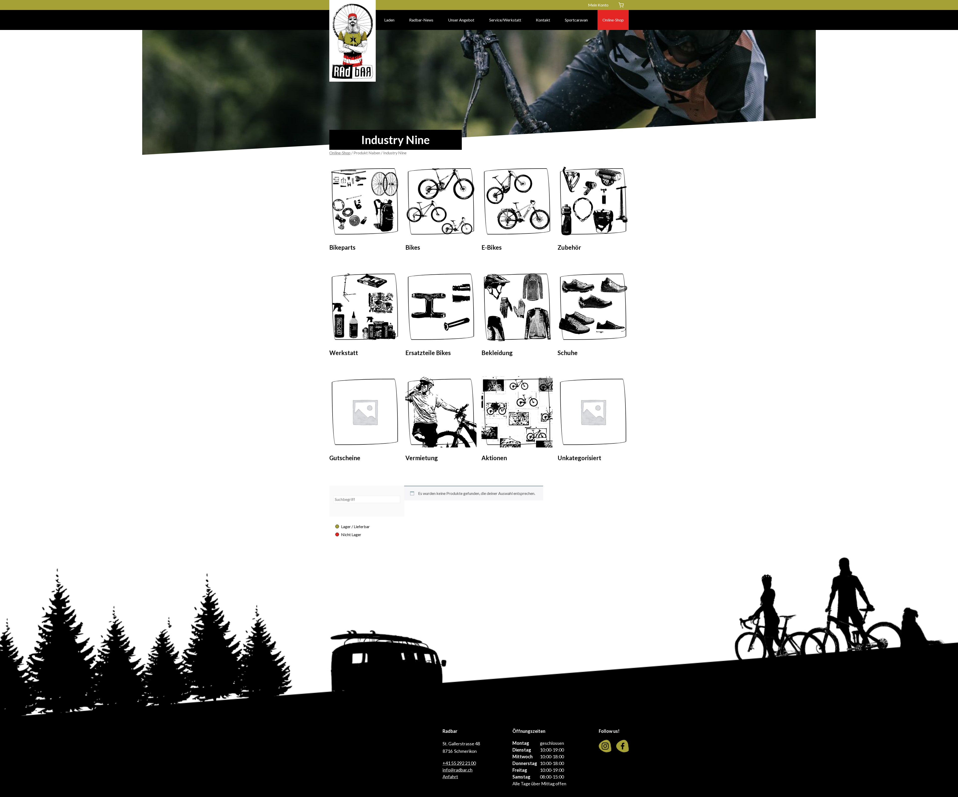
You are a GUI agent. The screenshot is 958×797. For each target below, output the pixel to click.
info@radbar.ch (458, 770)
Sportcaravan (576, 19)
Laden (389, 19)
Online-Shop (613, 19)
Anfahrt (450, 776)
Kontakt (543, 19)
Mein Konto (598, 4)
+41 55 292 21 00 (459, 763)
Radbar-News (421, 19)
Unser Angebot (461, 19)
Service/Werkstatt (505, 19)
